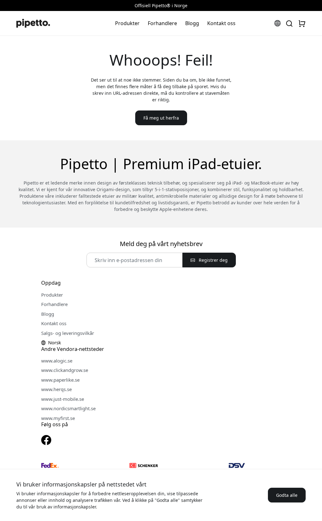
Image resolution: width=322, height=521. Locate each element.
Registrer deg (212, 260)
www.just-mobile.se (62, 399)
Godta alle (286, 495)
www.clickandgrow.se (64, 370)
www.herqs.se (56, 389)
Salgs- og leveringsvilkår (67, 333)
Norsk (54, 342)
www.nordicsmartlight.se (68, 408)
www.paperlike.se (60, 380)
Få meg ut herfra (161, 118)
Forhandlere (162, 23)
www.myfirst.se (58, 418)
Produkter (127, 23)
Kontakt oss (221, 23)
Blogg (192, 23)
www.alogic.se (56, 360)
